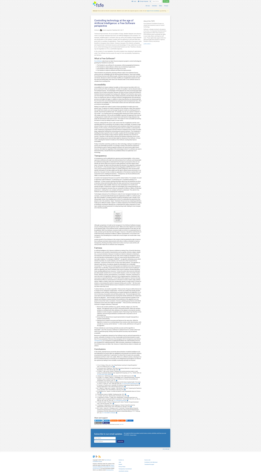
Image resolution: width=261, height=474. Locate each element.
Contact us (121, 460)
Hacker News (114, 420)
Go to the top (166, 449)
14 (121, 302)
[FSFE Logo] (98, 4)
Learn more (121, 424)
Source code (147, 460)
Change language (143, 1)
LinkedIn (130, 420)
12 (139, 267)
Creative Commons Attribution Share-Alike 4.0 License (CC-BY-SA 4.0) (103, 467)
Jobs (120, 462)
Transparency (98, 340)
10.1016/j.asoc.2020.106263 (104, 374)
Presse (166, 5)
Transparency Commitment (125, 469)
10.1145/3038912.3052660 (108, 412)
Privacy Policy (122, 466)
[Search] (150, 1)
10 (119, 258)
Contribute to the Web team (150, 462)
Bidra (160, 5)
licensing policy (109, 470)
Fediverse (98, 420)
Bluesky (106, 420)
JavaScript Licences (123, 471)
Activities (154, 5)
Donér (166, 1)
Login (134, 1)
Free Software (98, 61)
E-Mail (98, 422)
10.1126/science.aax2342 (120, 400)
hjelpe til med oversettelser (153, 10)
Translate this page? (149, 464)
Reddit (122, 420)
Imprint (120, 464)
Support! (106, 422)
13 (106, 297)
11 (100, 262)
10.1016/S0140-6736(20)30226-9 (130, 383)
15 (117, 323)
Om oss (148, 5)
